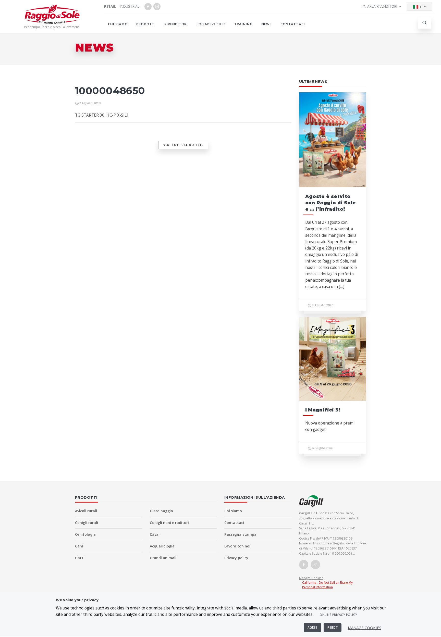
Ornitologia (85, 534)
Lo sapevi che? (211, 24)
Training (243, 24)
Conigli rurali (86, 522)
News (266, 24)
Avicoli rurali (86, 510)
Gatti (79, 557)
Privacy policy (236, 557)
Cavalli (156, 534)
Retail (110, 6)
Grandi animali (163, 557)
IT (421, 6)
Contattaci (292, 24)
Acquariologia (162, 546)
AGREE (312, 627)
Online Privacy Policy (338, 615)
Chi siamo (118, 24)
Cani (79, 546)
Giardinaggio (161, 510)
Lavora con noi (237, 546)
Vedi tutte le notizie (183, 145)
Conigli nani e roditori (169, 522)
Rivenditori (176, 24)
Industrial (129, 6)
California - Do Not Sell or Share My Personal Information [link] (327, 584)
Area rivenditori (382, 6)
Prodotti (145, 24)
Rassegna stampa (240, 534)
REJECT (332, 627)
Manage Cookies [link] (311, 578)
